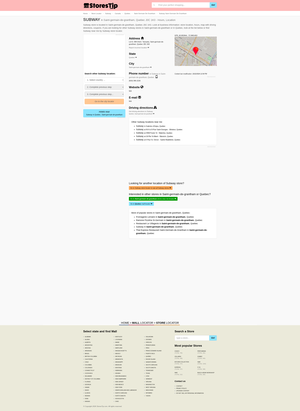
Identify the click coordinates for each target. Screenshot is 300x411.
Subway (150, 126)
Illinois (86, 393)
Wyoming (148, 393)
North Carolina (120, 393)
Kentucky (118, 336)
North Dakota (120, 395)
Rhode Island (149, 359)
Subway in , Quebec (159, 227)
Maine (116, 342)
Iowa (85, 398)
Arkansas (87, 350)
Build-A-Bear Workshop (205, 373)
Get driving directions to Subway (141, 112)
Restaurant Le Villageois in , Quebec (167, 223)
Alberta (86, 342)
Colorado (87, 367)
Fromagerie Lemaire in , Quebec (165, 217)
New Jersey (119, 381)
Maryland (118, 348)
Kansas (86, 401)
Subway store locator (112, 31)
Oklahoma (148, 336)
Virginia (147, 381)
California (88, 359)
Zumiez (201, 357)
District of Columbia (91, 379)
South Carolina (150, 365)
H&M (201, 362)
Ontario (148, 339)
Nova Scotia (119, 398)
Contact (178, 386)
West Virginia (149, 387)
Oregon (148, 342)
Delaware (87, 376)
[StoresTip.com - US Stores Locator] (100, 6)
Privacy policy (181, 388)
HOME (125, 322)
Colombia (87, 365)
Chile (86, 362)
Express (178, 368)
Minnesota (118, 359)
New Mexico (119, 384)
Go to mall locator (140, 204)
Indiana (86, 395)
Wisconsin (148, 390)
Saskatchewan (150, 362)
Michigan (118, 356)
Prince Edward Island (152, 350)
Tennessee (148, 370)
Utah (146, 376)
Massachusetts (120, 350)
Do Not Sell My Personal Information (189, 393)
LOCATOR (142, 322)
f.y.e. (201, 368)
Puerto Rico (149, 353)
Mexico (117, 353)
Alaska (86, 339)
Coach (178, 352)
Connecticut (88, 370)
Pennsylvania (149, 345)
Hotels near (104, 113)
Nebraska (118, 370)
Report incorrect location (138, 48)
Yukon (147, 395)
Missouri (118, 365)
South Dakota (150, 367)
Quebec (147, 356)
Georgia (87, 384)
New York (118, 387)
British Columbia (90, 356)
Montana (118, 367)
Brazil (86, 353)
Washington (149, 384)
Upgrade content (182, 390)
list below (198, 28)
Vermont (148, 379)
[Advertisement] (104, 52)
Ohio (116, 401)
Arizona (87, 348)
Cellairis (178, 357)
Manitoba (118, 345)
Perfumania (201, 352)
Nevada (117, 373)
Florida (86, 381)
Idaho (86, 390)
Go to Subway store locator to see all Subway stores (149, 188)
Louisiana (118, 339)
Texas (147, 373)
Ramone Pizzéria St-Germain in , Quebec (169, 220)
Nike (178, 373)
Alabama (87, 336)
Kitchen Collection (182, 362)
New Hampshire (120, 379)
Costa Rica (87, 373)
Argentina (87, 345)
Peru (146, 348)
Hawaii (86, 387)
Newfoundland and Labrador (125, 390)
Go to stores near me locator (152, 199)
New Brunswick (120, 376)
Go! (213, 5)
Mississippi (118, 362)
